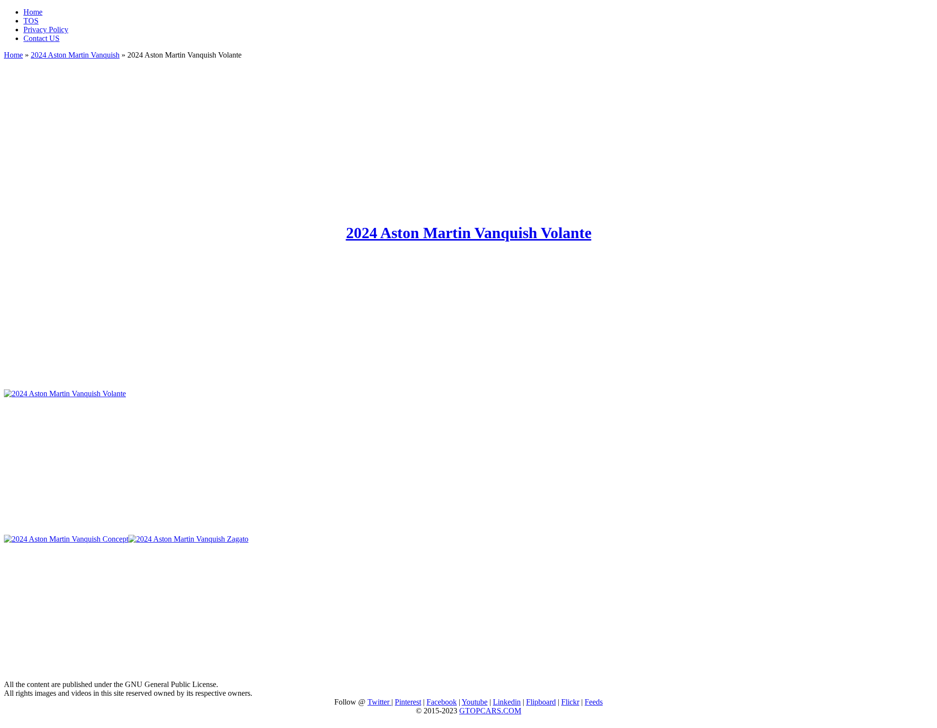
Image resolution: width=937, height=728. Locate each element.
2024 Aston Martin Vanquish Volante (468, 233)
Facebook (442, 702)
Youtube (475, 702)
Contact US (41, 38)
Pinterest (408, 702)
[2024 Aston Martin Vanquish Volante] (65, 393)
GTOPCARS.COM (490, 711)
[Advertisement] (468, 136)
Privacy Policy (45, 29)
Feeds (594, 702)
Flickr (570, 702)
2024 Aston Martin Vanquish (75, 55)
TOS (31, 21)
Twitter (379, 702)
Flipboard (541, 702)
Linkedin (507, 702)
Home (32, 12)
